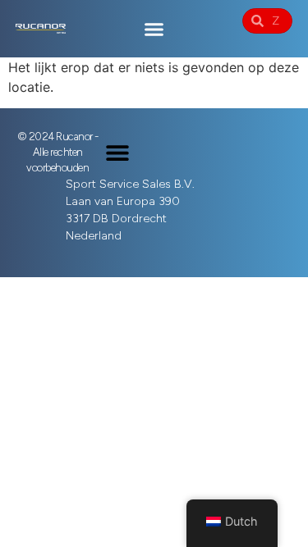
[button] (154, 28)
